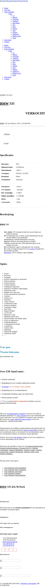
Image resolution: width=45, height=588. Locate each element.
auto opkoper (18, 437)
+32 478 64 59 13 (8, 545)
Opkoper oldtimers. (6, 454)
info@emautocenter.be (10, 542)
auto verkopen (21, 415)
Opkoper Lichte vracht (31, 452)
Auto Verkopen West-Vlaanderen (15, 470)
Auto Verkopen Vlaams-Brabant (15, 475)
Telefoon (7, 134)
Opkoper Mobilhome (16, 450)
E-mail (6, 143)
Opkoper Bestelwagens (35, 446)
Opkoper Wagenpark (16, 452)
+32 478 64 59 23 (8, 544)
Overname (7, 252)
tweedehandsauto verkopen (16, 414)
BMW (4, 103)
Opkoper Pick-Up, (25, 448)
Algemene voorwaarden (28, 583)
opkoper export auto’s (30, 430)
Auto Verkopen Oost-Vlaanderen (15, 468)
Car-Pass (32, 249)
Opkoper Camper (29, 450)
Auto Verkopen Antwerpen (13, 471)
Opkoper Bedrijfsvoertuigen (9, 448)
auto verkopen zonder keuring (21, 419)
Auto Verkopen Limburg (12, 473)
